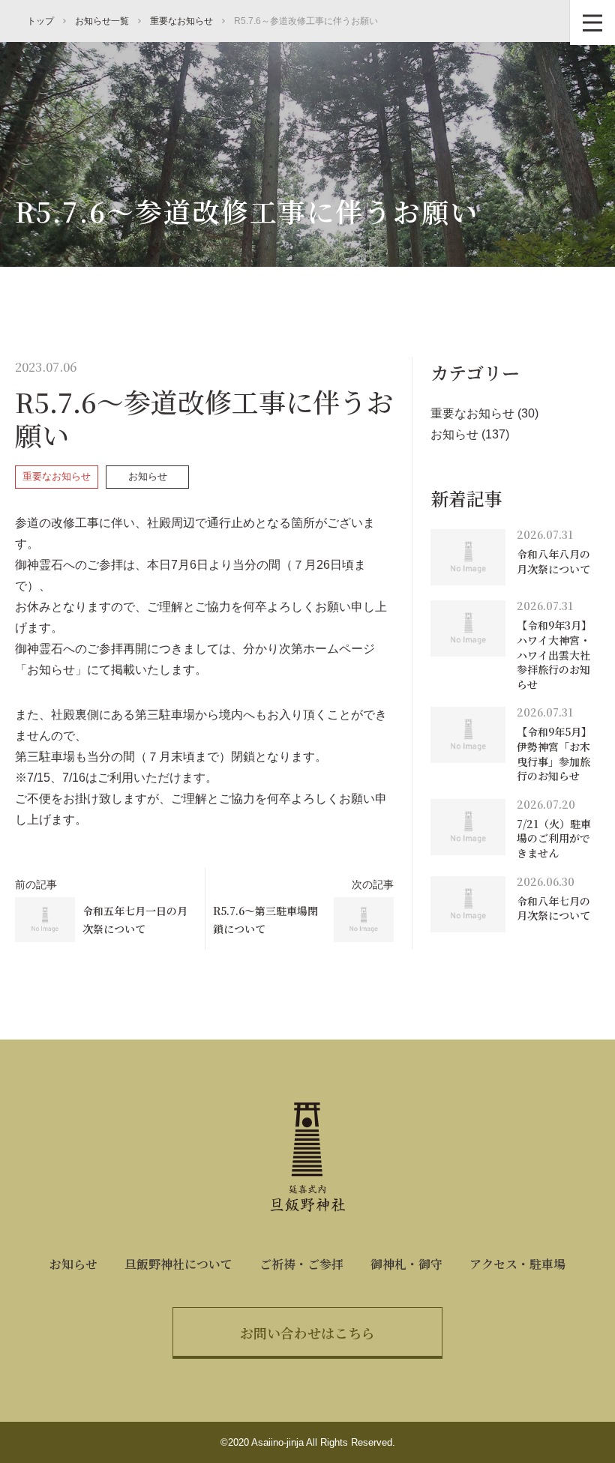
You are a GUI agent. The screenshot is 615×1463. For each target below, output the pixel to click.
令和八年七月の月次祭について (553, 908)
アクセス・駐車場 (518, 1264)
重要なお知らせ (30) (484, 413)
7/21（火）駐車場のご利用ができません (554, 838)
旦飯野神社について (178, 1264)
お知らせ (147, 476)
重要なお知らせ (56, 476)
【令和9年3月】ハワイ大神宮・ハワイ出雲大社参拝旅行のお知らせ (554, 654)
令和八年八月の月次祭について (553, 561)
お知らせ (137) (469, 434)
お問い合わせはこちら (307, 1332)
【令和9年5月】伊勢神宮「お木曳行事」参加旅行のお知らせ (554, 753)
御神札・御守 (406, 1264)
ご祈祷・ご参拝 (302, 1264)
